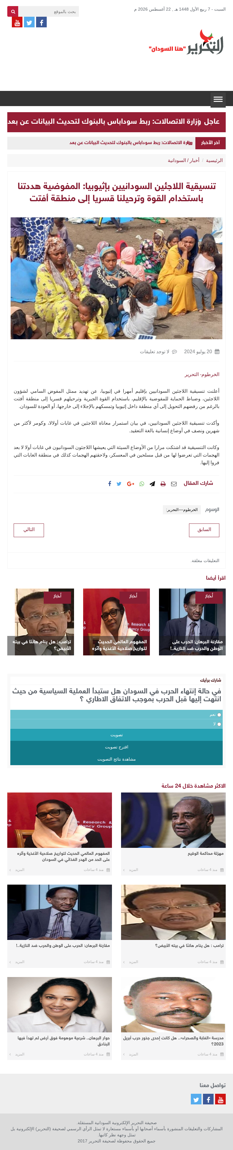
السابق (204, 529)
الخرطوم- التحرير (202, 374)
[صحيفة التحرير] (186, 41)
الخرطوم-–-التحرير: (182, 509)
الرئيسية (214, 160)
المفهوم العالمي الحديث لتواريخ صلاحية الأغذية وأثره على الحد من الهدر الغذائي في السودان (118, 645)
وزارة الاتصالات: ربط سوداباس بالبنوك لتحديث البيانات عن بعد (104, 121)
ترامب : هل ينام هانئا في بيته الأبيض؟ (42, 645)
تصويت (116, 734)
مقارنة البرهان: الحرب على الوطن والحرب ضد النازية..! (196, 645)
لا (214, 723)
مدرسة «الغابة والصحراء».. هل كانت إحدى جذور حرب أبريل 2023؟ (173, 1041)
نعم (213, 714)
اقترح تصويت (116, 746)
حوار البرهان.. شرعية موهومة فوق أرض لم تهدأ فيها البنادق (64, 1041)
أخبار (194, 160)
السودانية (177, 160)
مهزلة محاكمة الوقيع (206, 853)
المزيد (133, 870)
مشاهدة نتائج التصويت (116, 759)
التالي (29, 529)
